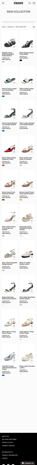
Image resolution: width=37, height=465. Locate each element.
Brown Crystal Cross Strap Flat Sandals (8, 192)
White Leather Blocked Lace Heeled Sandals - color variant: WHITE (21, 130)
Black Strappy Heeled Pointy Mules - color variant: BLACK (21, 60)
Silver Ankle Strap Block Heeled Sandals (27, 297)
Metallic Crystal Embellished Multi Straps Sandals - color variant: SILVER (3, 61)
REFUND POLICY (7, 452)
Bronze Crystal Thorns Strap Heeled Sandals (27, 192)
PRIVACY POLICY (7, 442)
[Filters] (34, 27)
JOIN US (4, 458)
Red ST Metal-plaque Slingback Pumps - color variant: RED (3, 165)
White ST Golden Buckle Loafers (25, 263)
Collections (10, 27)
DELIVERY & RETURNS (9, 439)
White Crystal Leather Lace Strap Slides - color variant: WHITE (21, 96)
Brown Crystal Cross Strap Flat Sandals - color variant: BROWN (3, 199)
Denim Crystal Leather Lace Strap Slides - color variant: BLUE (3, 96)
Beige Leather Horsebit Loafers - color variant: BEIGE (21, 373)
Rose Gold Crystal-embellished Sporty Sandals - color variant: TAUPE (21, 235)
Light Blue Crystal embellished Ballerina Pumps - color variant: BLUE (3, 375)
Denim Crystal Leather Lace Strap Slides (9, 89)
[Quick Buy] (14, 47)
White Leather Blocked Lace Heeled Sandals (27, 123)
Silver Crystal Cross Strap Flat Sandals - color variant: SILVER (21, 165)
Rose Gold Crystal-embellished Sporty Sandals (26, 228)
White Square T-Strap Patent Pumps (9, 332)
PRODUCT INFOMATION (9, 455)
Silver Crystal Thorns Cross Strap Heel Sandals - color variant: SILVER (3, 235)
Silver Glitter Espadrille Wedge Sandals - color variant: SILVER (3, 270)
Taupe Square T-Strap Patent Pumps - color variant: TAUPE (21, 339)
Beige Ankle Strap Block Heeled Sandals (9, 297)
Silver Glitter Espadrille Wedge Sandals (9, 263)
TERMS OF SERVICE (8, 446)
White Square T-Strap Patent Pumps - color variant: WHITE (3, 339)
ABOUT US (5, 436)
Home (3, 27)
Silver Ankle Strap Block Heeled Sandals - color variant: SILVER (21, 304)
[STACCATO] (18, 3)
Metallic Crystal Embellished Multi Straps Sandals (8, 54)
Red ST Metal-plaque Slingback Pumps (9, 158)
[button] (29, 3)
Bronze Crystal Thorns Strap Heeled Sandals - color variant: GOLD (21, 199)
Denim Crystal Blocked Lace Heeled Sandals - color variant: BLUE (3, 130)
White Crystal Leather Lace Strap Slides (27, 89)
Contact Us (28, 463)
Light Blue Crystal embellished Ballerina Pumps (9, 367)
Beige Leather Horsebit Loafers (27, 366)
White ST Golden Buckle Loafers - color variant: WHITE (21, 270)
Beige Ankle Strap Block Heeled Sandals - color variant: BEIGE (3, 304)
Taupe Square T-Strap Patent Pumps (27, 332)
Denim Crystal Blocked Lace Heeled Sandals (9, 123)
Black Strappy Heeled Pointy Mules (27, 53)
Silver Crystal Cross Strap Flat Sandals (26, 158)
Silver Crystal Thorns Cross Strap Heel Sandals (9, 228)
